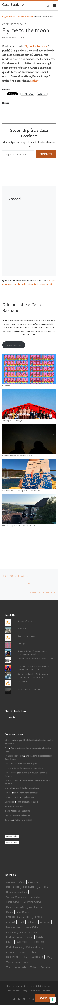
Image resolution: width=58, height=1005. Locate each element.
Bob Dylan (29, 887)
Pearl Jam (38, 942)
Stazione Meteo (25, 621)
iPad (21, 922)
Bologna (43, 887)
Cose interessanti (25, 16)
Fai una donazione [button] (14, 344)
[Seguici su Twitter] (24, 999)
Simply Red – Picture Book (27, 788)
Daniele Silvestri (15, 907)
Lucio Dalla (31, 927)
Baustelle (33, 882)
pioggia (10, 952)
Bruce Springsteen (16, 892)
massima (11, 932)
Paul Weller (22, 942)
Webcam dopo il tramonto (29, 689)
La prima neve (28, 797)
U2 (48, 957)
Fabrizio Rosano (12, 780)
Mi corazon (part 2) (31, 763)
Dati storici (22, 681)
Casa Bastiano (22, 986)
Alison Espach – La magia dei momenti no (21, 490)
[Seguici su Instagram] (29, 999)
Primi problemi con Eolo (27, 802)
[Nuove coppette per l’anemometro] (29, 509)
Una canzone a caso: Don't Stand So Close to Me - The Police (33, 668)
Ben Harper (12, 887)
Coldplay (35, 897)
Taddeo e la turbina (21, 811)
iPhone (32, 922)
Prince (22, 952)
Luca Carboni (13, 927)
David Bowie (35, 907)
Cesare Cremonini (16, 897)
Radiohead (12, 957)
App (21, 882)
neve (9, 942)
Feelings (6, 385)
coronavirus (12, 902)
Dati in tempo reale (26, 636)
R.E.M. (33, 952)
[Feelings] (29, 369)
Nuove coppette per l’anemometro (18, 525)
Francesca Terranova (14, 756)
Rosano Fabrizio (12, 797)
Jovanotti (45, 922)
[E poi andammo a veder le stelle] (29, 439)
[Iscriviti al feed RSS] (14, 999)
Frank (38, 917)
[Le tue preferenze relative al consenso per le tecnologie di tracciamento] (53, 1000)
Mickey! (34, 80)
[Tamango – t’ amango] (29, 404)
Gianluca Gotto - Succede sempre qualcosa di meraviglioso (32, 652)
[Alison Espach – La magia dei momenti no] (29, 474)
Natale (39, 937)
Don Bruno (23, 912)
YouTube (45, 967)
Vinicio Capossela (16, 967)
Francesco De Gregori (18, 917)
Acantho (10, 882)
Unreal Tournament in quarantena (28, 768)
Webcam (22, 628)
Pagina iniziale (8, 16)
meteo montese (29, 932)
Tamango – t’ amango (12, 420)
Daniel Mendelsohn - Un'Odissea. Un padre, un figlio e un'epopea (33, 675)
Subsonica (37, 957)
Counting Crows (32, 902)
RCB (24, 957)
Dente (9, 912)
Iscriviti (45, 154)
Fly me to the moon (36, 46)
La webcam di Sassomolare (26, 792)
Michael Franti (14, 937)
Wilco (33, 967)
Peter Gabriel (33, 947)
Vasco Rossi (13, 962)
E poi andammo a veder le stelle (17, 455)
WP (19, 991)
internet (10, 922)
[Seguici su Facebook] (19, 999)
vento (27, 962)
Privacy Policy (12, 836)
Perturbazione (14, 947)
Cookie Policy (11, 842)
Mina (29, 937)
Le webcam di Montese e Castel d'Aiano (35, 658)
